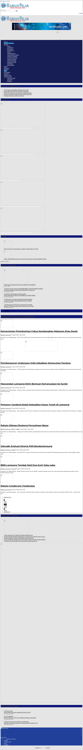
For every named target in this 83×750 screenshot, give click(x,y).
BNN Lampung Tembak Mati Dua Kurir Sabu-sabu (28, 465)
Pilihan (13, 429)
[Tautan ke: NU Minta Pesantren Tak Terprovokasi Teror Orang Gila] (23, 288)
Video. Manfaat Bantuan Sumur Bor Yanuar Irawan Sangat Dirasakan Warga (25, 259)
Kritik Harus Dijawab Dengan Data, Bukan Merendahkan (20, 284)
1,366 (5, 503)
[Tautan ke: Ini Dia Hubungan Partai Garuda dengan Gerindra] (18, 299)
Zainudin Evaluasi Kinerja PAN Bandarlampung (26, 446)
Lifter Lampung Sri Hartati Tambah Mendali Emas (18, 535)
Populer (6, 310)
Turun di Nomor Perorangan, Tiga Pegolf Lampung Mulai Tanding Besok (24, 539)
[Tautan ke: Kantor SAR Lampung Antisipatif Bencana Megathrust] (23, 126)
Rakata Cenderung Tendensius (18, 486)
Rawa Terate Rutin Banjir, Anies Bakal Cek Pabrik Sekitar (19, 295)
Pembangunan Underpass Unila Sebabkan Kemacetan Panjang (36, 363)
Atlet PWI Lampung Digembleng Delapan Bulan (18, 93)
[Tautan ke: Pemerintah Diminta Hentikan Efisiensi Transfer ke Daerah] (23, 153)
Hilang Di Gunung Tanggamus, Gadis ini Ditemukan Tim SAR (21, 249)
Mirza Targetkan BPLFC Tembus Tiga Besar (16, 91)
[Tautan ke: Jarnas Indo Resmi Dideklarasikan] (23, 179)
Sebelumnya (7, 497)
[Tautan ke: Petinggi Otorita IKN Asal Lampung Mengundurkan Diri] (23, 231)
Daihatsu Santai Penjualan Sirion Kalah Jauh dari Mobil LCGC (21, 723)
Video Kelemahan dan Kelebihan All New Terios (17, 712)
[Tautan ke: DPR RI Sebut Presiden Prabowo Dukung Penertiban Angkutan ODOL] (23, 205)
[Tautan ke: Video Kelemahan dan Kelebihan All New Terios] (8, 711)
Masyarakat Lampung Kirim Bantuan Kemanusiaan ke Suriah (34, 384)
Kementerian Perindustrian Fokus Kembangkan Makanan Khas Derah (39, 331)
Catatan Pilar (7, 742)
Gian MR (48, 747)
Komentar (7, 311)
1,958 (5, 510)
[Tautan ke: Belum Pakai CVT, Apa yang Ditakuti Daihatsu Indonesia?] (8, 716)
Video (5, 743)
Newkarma (38, 747)
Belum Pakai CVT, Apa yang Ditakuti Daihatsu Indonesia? (20, 717)
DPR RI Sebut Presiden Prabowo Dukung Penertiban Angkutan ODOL (21, 206)
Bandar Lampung (6, 335)
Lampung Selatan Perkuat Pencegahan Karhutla (18, 94)
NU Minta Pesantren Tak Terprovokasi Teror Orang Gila (19, 290)
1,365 (5, 501)
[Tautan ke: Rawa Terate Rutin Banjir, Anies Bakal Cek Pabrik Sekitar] (15, 294)
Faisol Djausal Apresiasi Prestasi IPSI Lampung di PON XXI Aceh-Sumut (24, 536)
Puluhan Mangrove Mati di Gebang (14, 96)
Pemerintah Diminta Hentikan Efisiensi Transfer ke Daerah (17, 154)
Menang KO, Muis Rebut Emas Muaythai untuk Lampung (20, 541)
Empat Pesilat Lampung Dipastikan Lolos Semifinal (19, 538)
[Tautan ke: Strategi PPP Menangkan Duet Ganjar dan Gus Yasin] (18, 304)
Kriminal (13, 469)
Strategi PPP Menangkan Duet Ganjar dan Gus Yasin (19, 306)
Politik (17, 429)
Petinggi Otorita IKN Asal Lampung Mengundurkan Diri (16, 232)
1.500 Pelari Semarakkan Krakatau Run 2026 (16, 90)
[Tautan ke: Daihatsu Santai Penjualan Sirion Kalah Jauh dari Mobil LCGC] (16, 721)
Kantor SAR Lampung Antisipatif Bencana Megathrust (16, 128)
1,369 (5, 507)
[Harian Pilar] (15, 9)
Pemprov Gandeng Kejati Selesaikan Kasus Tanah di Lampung (35, 404)
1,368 (5, 506)
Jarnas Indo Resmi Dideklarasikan (10, 180)
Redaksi (6, 744)
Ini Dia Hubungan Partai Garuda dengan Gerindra (18, 301)
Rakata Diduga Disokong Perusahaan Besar (25, 425)
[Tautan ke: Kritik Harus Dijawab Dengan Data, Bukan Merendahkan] (16, 283)
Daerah (6, 740)
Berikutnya (7, 512)
